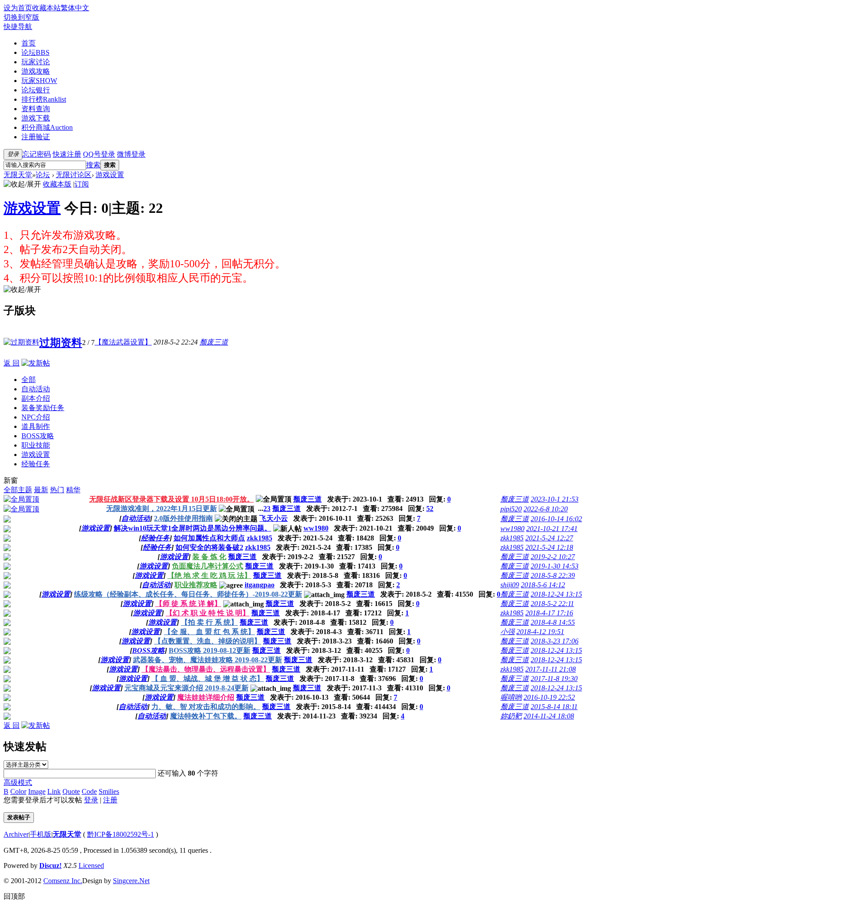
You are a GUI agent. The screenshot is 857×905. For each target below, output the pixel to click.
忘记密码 (36, 154)
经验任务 (35, 464)
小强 (507, 631)
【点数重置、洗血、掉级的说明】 (207, 641)
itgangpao (260, 585)
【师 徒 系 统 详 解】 (188, 603)
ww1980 (316, 528)
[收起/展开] (22, 184)
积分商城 (47, 127)
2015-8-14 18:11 (554, 706)
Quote (71, 791)
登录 (91, 800)
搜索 (93, 165)
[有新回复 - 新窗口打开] (7, 530)
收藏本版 (57, 184)
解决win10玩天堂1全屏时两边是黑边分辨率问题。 (192, 528)
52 (429, 508)
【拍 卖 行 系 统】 (209, 622)
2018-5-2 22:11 (552, 603)
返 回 (12, 363)
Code (89, 791)
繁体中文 (75, 8)
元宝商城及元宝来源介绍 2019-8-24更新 (187, 688)
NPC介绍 (35, 417)
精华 (73, 490)
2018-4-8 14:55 (553, 622)
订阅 (82, 184)
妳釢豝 (511, 716)
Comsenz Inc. (62, 880)
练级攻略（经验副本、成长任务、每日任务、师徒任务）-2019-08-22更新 (188, 594)
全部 (28, 379)
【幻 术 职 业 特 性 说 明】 (208, 613)
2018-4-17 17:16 (549, 613)
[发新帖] (35, 363)
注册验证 (35, 137)
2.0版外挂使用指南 (183, 518)
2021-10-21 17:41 (552, 528)
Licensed (91, 865)
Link (54, 791)
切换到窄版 (21, 17)
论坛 (35, 52)
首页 (28, 43)
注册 (110, 800)
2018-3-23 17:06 (554, 641)
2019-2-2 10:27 (553, 556)
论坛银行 (35, 90)
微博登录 (131, 154)
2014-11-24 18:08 (549, 716)
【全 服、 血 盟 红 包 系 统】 (209, 631)
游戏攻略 (35, 71)
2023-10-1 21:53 (554, 499)
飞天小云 (273, 518)
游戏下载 (35, 118)
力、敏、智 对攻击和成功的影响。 (205, 706)
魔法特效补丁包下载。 (205, 716)
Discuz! (50, 865)
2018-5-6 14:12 (543, 585)
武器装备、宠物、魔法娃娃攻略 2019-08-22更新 (207, 660)
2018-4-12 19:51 (540, 631)
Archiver (16, 834)
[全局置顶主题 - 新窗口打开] (21, 499)
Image (37, 791)
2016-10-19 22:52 (549, 697)
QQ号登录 (99, 154)
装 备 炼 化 (209, 556)
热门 (57, 490)
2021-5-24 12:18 (549, 547)
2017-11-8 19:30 (554, 678)
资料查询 (35, 108)
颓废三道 (214, 342)
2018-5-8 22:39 (553, 575)
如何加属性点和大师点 (209, 538)
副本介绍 (35, 398)
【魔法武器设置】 (123, 342)
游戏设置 (110, 175)
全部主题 (18, 490)
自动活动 (35, 389)
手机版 (40, 834)
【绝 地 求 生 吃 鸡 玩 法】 (209, 575)
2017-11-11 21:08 (550, 669)
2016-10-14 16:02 (556, 519)
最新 (41, 490)
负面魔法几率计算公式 (207, 566)
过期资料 (60, 343)
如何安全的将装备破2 (209, 547)
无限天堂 (18, 175)
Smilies (109, 791)
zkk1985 (259, 538)
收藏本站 (46, 8)
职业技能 (35, 445)
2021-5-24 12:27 (549, 538)
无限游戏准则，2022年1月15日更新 (161, 508)
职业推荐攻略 (196, 585)
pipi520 (511, 509)
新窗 (11, 480)
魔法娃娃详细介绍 (205, 697)
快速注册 (67, 154)
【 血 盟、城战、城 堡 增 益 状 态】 (207, 678)
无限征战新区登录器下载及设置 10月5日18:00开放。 (171, 499)
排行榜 (43, 99)
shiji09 (509, 585)
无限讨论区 (74, 175)
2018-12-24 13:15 (556, 594)
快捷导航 (18, 26)
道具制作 (35, 426)
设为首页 (18, 8)
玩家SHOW (39, 80)
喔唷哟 (511, 697)
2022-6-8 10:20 (546, 509)
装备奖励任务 (42, 407)
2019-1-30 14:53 (554, 566)
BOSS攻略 (37, 436)
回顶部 (14, 896)
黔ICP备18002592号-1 (120, 834)
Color (18, 791)
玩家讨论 (35, 62)
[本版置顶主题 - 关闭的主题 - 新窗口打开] (7, 520)
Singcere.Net (131, 880)
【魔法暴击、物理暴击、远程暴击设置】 (205, 669)
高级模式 (18, 782)
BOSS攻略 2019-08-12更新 (209, 650)
